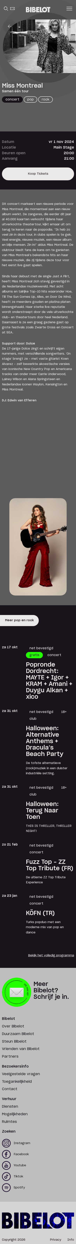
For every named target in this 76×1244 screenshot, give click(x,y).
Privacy (55, 1239)
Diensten (10, 1106)
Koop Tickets (38, 176)
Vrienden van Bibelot (21, 1049)
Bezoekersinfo (15, 1066)
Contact (9, 1089)
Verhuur (9, 1099)
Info (70, 1239)
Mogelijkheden (15, 1114)
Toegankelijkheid (17, 1082)
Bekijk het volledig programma (51, 955)
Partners (10, 1056)
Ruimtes (9, 1122)
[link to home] (38, 9)
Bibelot (8, 1019)
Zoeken (8, 1131)
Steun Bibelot (14, 1041)
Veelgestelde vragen (21, 1074)
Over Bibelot (13, 1026)
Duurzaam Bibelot (18, 1034)
